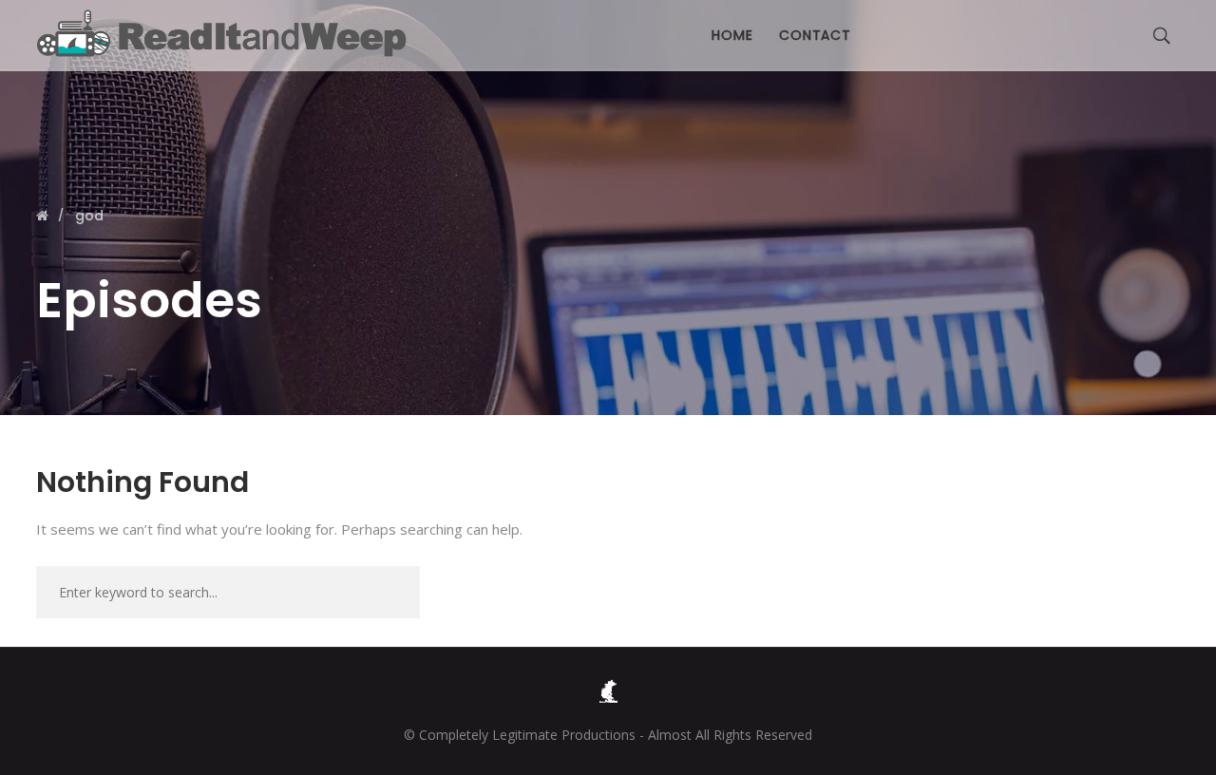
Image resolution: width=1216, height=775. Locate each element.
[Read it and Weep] (226, 33)
